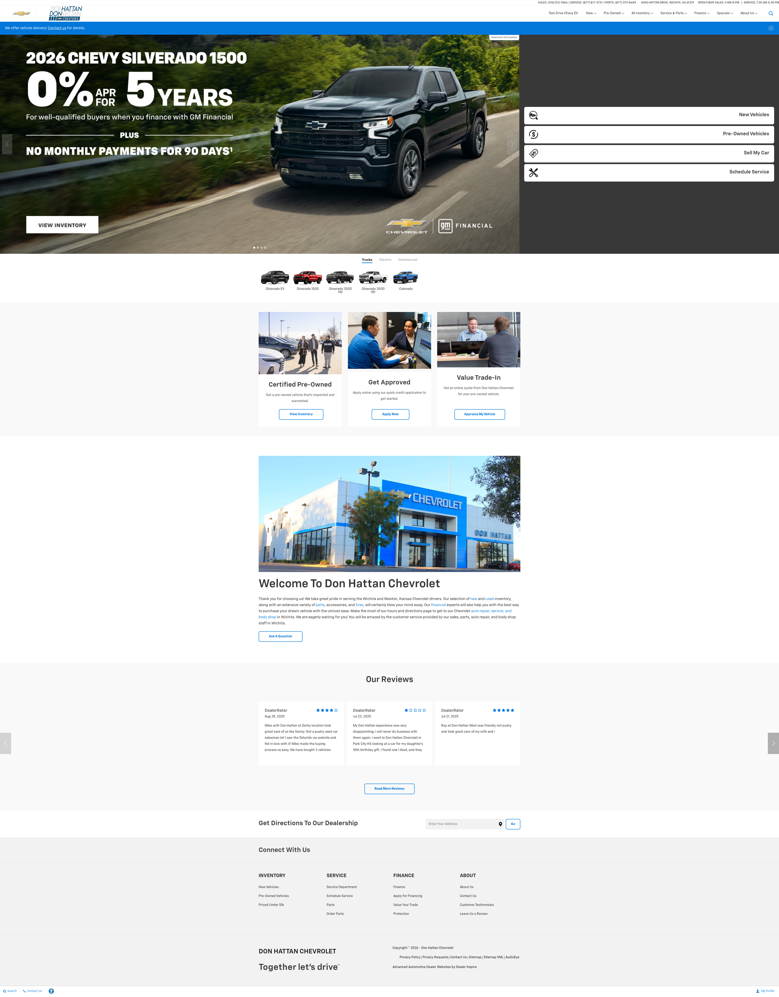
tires (359, 605)
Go (513, 824)
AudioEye (512, 957)
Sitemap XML (494, 957)
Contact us (57, 28)
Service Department (342, 887)
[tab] (367, 260)
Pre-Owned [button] (612, 14)
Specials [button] (723, 14)
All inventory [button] (640, 14)
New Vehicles (269, 887)
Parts (331, 905)
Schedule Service (340, 896)
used (489, 599)
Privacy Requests (435, 957)
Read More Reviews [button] (389, 789)
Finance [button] (700, 14)
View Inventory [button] (301, 414)
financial (438, 605)
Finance (399, 887)
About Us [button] (747, 14)
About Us (466, 887)
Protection (401, 914)
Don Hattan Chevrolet (437, 948)
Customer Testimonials (477, 905)
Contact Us (468, 896)
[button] (771, 13)
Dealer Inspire (466, 967)
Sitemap (475, 957)
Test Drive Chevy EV (563, 13)
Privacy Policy (410, 957)
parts (320, 605)
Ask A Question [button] (280, 636)
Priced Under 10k (271, 905)
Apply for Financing (407, 896)
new (473, 599)
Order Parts (335, 914)
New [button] (590, 14)
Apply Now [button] (390, 414)
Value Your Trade (405, 905)
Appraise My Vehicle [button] (479, 414)
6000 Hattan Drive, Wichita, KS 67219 (667, 2)
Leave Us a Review (474, 914)
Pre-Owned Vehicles (274, 896)
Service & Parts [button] (672, 14)
